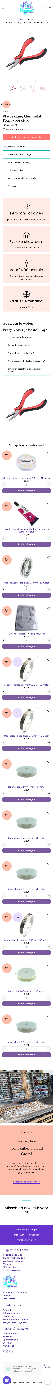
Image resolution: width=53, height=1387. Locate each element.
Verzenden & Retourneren (16, 1319)
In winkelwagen (26, 490)
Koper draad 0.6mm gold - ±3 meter (26, 991)
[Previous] (19, 81)
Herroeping (8, 1316)
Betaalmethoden (11, 1313)
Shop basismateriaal (26, 445)
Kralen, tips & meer (12, 1270)
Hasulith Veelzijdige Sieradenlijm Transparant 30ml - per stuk (26, 530)
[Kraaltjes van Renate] (26, 8)
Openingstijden (10, 1339)
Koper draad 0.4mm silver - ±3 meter (26, 786)
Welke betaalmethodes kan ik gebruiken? (26, 361)
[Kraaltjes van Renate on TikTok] (13, 1351)
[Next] (34, 81)
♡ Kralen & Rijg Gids (12, 1254)
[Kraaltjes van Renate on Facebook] (4, 1351)
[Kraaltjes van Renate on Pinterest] (10, 1351)
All (31, 20)
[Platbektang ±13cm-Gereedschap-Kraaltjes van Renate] (26, 53)
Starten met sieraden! (14, 1257)
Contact (7, 1310)
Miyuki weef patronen (13, 1261)
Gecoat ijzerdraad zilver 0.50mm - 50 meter (26, 940)
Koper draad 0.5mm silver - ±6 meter (26, 838)
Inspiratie (7, 1336)
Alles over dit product (17, 146)
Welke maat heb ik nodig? (19, 154)
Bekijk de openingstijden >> (26, 1181)
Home (23, 20)
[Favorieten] (46, 8)
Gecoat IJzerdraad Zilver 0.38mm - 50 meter (26, 684)
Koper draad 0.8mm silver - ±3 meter (26, 1042)
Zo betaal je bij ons (16, 170)
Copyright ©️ (44, 1367)
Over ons (7, 1342)
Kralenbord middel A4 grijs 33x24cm (26, 633)
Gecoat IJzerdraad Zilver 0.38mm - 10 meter (26, 582)
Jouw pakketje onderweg (19, 162)
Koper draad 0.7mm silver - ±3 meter (26, 889)
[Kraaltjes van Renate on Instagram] (7, 1351)
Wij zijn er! (12, 186)
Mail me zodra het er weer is (26, 137)
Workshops (8, 1264)
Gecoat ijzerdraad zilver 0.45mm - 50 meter (26, 735)
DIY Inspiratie (9, 1267)
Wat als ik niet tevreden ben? (21, 353)
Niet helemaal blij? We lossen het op (24, 178)
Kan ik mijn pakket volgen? (19, 345)
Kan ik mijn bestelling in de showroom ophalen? (24, 370)
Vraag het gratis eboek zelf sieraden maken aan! (26, 1383)
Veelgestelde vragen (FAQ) (16, 1322)
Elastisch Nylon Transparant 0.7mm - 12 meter (26, 478)
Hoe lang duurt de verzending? (21, 337)
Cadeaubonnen (10, 1333)
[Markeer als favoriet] (49, 453)
